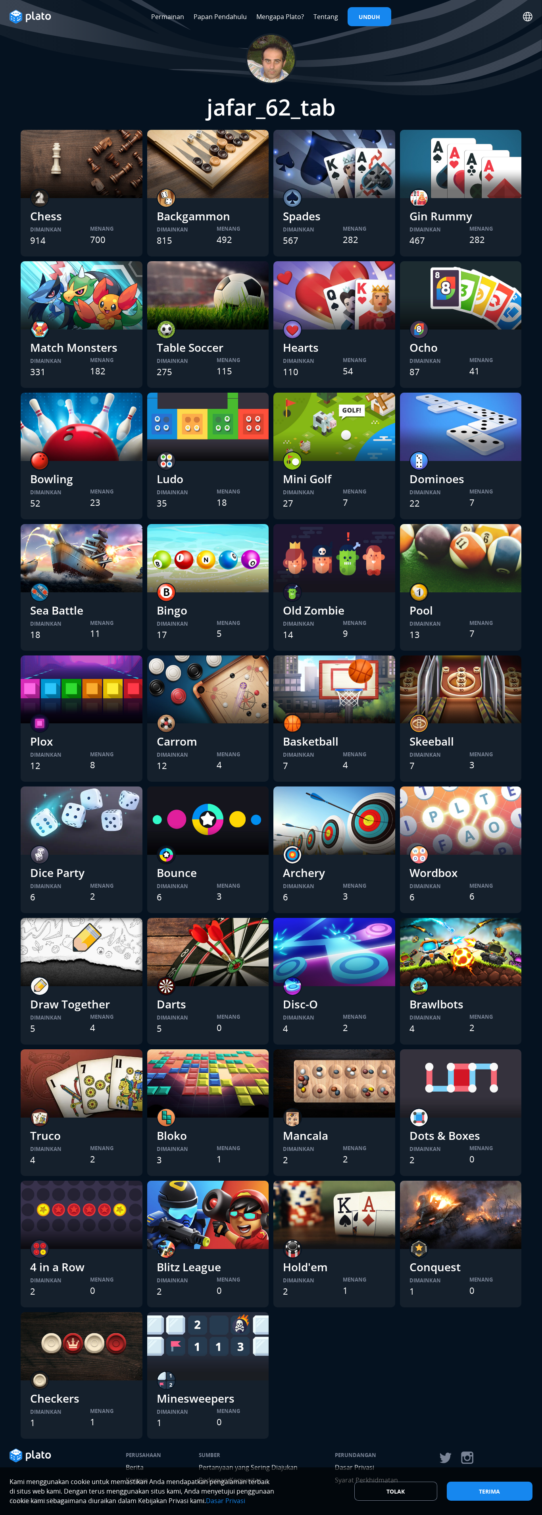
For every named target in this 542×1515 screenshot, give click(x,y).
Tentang (325, 16)
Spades (302, 216)
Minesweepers (195, 1398)
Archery (304, 872)
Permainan (167, 16)
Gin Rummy (440, 216)
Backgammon (193, 216)
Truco (45, 1135)
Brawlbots (436, 1004)
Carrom (177, 741)
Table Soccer (190, 347)
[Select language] (527, 16)
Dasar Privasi (225, 1500)
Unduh (369, 17)
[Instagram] (467, 1457)
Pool (421, 610)
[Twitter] (445, 1457)
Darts (171, 1004)
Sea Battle (56, 610)
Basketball (310, 741)
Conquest (435, 1266)
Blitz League (189, 1266)
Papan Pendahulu (220, 16)
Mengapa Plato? (280, 16)
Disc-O (300, 1004)
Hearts (301, 347)
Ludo (170, 478)
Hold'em (305, 1266)
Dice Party (57, 872)
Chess (46, 216)
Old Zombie (313, 610)
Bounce (177, 872)
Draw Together (70, 1004)
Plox (41, 741)
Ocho (423, 347)
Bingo (172, 610)
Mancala (305, 1135)
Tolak (395, 1491)
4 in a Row (57, 1266)
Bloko (172, 1135)
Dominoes (436, 478)
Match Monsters (73, 347)
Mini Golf (307, 478)
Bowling (51, 478)
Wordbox (433, 872)
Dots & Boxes (444, 1135)
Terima (489, 1491)
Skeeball (431, 741)
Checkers (54, 1398)
